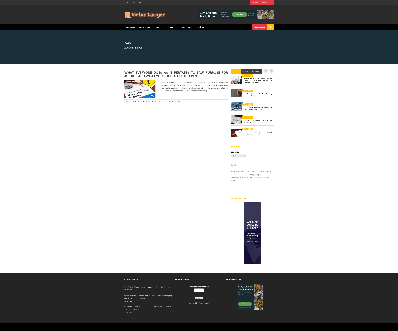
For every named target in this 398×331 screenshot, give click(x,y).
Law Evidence (173, 27)
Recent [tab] (245, 71)
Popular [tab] (236, 71)
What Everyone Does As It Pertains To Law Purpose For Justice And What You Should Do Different (176, 74)
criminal (250, 171)
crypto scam (258, 171)
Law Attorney (144, 27)
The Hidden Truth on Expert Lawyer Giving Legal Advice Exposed (257, 108)
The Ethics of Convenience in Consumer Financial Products (147, 287)
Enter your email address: (199, 287)
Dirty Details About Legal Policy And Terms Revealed (257, 133)
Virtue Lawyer (204, 303)
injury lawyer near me (237, 175)
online (252, 177)
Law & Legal (131, 27)
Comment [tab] (256, 71)
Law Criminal (159, 27)
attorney (242, 171)
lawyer (253, 175)
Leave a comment (174, 101)
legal (259, 174)
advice (234, 171)
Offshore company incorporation (240, 177)
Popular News (260, 27)
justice (161, 101)
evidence (267, 171)
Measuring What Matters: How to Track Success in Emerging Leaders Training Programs (257, 81)
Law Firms (186, 27)
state (233, 180)
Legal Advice (199, 27)
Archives (235, 152)
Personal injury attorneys (262, 177)
